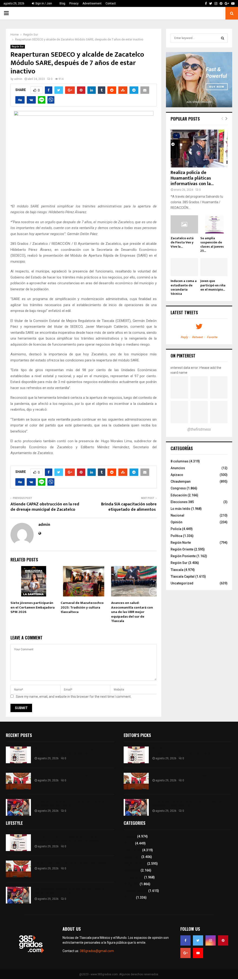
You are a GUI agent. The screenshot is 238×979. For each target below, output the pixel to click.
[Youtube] (198, 953)
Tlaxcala (177, 570)
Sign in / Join (43, 3)
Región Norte (181, 542)
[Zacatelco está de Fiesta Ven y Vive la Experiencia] (184, 224)
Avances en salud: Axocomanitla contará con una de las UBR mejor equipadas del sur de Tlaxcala (132, 612)
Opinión (176, 522)
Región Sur (18, 46)
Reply (184, 337)
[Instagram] (210, 940)
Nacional (177, 515)
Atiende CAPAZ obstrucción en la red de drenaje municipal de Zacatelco (44, 507)
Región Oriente (182, 549)
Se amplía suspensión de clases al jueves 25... (212, 244)
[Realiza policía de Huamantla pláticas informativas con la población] (199, 148)
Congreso (178, 488)
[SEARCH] (223, 38)
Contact (111, 3)
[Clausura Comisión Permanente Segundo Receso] (18, 781)
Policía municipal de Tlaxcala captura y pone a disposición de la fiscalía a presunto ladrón (69, 750)
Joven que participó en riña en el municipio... (212, 285)
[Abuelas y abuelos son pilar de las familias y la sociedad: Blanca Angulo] (18, 807)
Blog (62, 3)
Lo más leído (180, 509)
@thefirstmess (199, 429)
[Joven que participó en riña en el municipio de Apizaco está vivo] (214, 267)
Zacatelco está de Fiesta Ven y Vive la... (182, 242)
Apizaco (177, 475)
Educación (179, 495)
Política (176, 536)
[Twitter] (198, 940)
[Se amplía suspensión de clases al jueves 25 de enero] (214, 224)
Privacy (74, 3)
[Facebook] (185, 940)
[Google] (185, 953)
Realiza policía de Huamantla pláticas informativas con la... (192, 178)
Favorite (212, 337)
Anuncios (178, 468)
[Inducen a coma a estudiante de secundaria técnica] (184, 267)
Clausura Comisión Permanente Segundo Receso (70, 774)
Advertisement (92, 3)
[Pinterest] (223, 940)
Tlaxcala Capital (183, 576)
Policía (176, 529)
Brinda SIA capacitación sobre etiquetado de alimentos (129, 507)
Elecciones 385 (182, 502)
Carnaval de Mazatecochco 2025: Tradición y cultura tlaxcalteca (82, 607)
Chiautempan (181, 481)
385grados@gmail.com (97, 951)
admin (18, 79)
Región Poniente (183, 556)
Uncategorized (182, 583)
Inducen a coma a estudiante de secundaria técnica (184, 287)
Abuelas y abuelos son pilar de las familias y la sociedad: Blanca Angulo (69, 803)
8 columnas (179, 461)
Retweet (197, 337)
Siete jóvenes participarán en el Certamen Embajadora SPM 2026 (32, 607)
